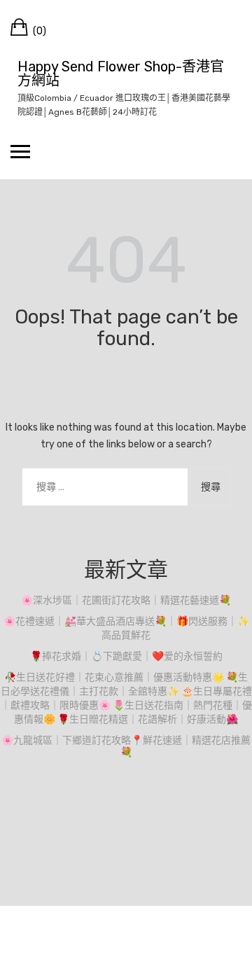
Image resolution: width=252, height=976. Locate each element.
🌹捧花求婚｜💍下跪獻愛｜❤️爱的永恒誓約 (126, 656)
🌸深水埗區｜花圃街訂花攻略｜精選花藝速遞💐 (126, 600)
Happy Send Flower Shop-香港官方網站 (121, 73)
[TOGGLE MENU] (20, 151)
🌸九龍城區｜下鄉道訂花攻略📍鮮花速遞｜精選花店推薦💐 (126, 746)
